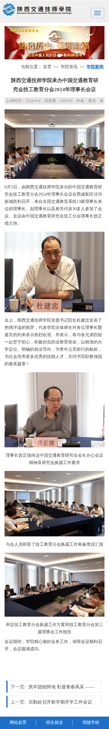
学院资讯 (69, 67)
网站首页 (18, 722)
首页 (47, 67)
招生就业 (54, 722)
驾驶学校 (90, 722)
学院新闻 (95, 67)
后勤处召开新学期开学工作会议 (60, 702)
